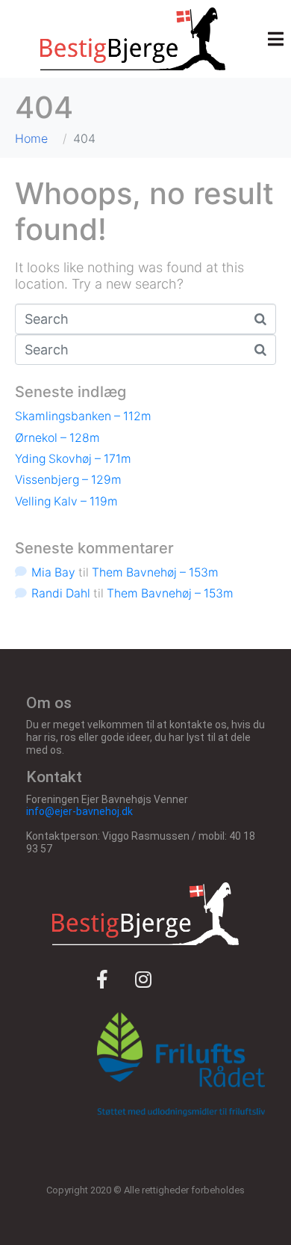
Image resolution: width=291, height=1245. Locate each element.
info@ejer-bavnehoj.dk (79, 811)
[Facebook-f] (102, 978)
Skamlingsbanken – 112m (83, 416)
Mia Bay (53, 572)
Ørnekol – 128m (57, 438)
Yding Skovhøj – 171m (73, 459)
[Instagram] (143, 978)
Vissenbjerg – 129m (68, 480)
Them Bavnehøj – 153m (155, 572)
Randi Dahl (60, 593)
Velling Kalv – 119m (66, 501)
